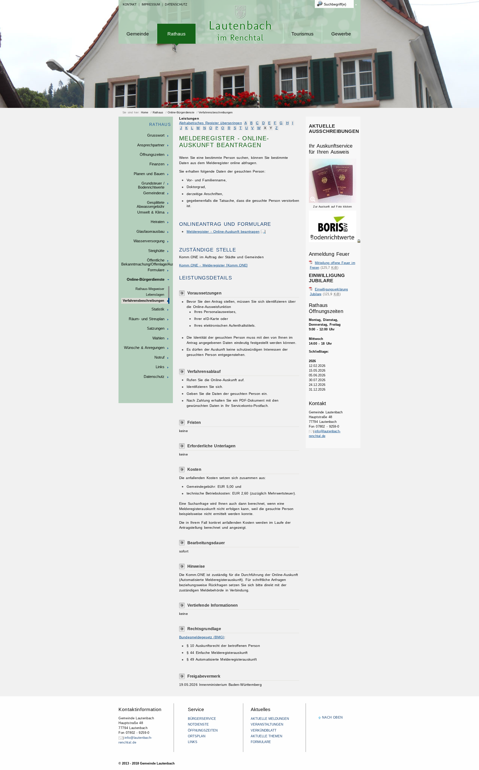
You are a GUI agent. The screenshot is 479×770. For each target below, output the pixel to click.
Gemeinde (137, 33)
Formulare (156, 270)
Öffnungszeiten (152, 155)
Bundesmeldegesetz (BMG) (202, 637)
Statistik (157, 309)
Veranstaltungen (267, 724)
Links (160, 367)
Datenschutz (176, 4)
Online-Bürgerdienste (181, 112)
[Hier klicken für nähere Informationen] (334, 241)
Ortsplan (196, 736)
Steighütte (156, 251)
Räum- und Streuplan (146, 319)
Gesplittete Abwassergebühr (150, 205)
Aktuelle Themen (266, 736)
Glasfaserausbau (150, 232)
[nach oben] (319, 718)
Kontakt (129, 4)
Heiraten (157, 222)
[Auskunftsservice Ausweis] (332, 202)
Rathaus (176, 33)
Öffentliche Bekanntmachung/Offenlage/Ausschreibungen (147, 262)
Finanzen (156, 164)
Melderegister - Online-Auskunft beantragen (223, 232)
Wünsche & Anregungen (144, 348)
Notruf (159, 357)
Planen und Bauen (149, 174)
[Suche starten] (356, 4)
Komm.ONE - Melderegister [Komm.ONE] (213, 265)
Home (144, 112)
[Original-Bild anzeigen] (334, 246)
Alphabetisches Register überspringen (210, 123)
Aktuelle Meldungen (270, 719)
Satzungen (155, 328)
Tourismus (302, 33)
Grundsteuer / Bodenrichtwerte (151, 185)
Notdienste (198, 724)
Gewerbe (341, 33)
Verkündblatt (263, 730)
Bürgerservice (202, 719)
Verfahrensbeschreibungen (216, 112)
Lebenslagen (155, 294)
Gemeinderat (153, 193)
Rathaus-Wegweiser (149, 289)
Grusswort (155, 135)
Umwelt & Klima (150, 212)
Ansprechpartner (150, 145)
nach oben (332, 717)
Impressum (151, 4)
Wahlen (158, 338)
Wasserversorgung (148, 241)
